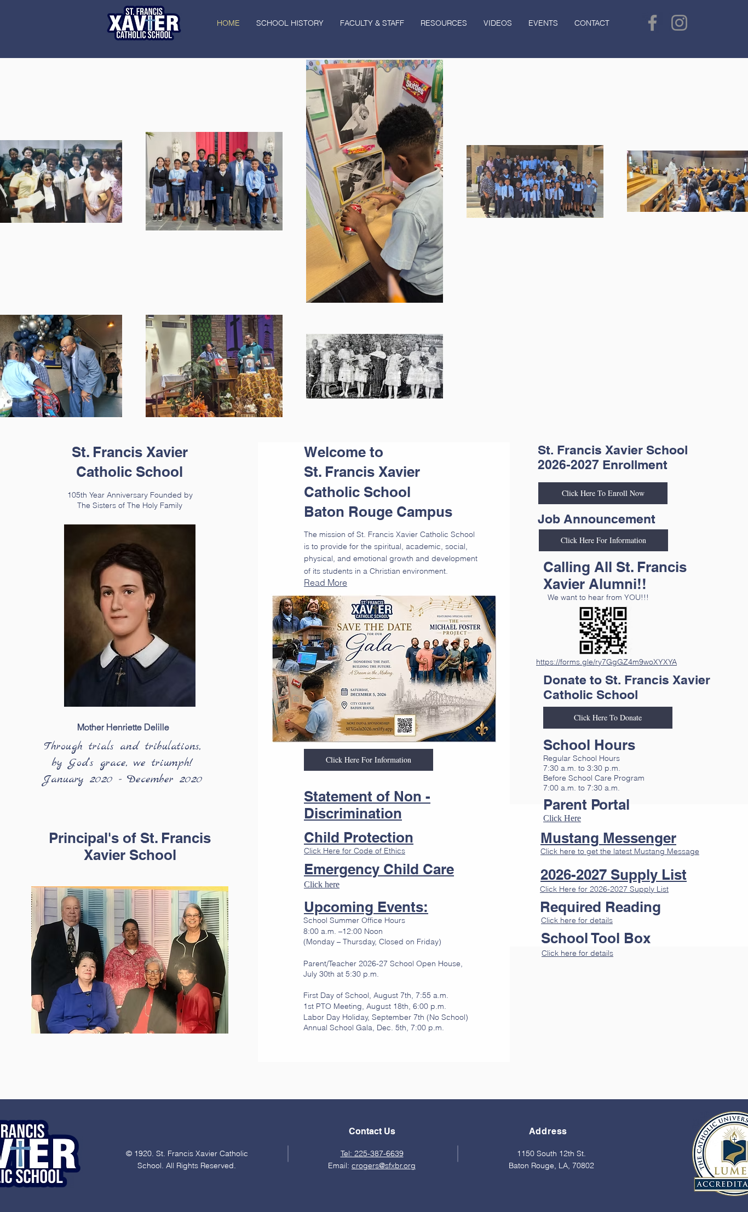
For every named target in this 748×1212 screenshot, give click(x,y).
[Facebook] (652, 22)
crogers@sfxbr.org (384, 1165)
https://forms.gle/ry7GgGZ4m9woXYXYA (606, 662)
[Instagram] (679, 22)
